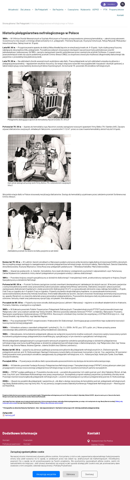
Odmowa (71, 474)
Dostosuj (89, 474)
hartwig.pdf (10, 415)
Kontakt (120, 15)
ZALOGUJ (111, 4)
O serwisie (27, 440)
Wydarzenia (85, 9)
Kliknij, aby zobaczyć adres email (51, 403)
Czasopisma (73, 9)
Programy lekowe (116, 9)
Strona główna (9, 23)
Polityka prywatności (11, 444)
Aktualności (13, 9)
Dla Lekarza (25, 9)
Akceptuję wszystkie (46, 474)
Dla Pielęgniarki (41, 9)
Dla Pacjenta (58, 9)
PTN (105, 9)
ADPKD (95, 9)
